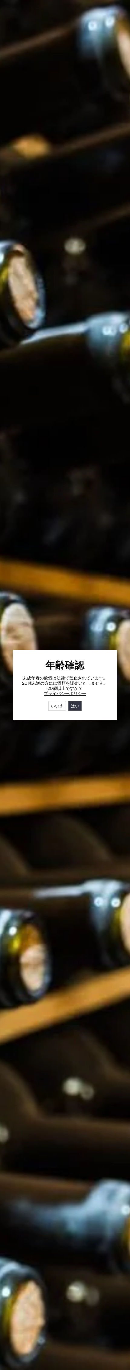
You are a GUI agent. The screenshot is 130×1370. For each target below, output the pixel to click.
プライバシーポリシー (65, 693)
